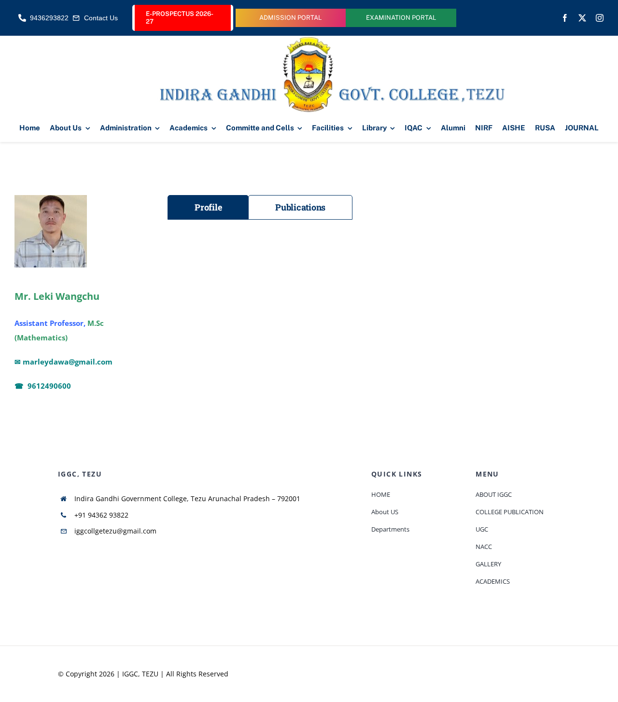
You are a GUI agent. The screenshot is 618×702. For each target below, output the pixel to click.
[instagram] (600, 18)
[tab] (208, 207)
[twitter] (582, 18)
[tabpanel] (386, 243)
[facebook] (565, 18)
